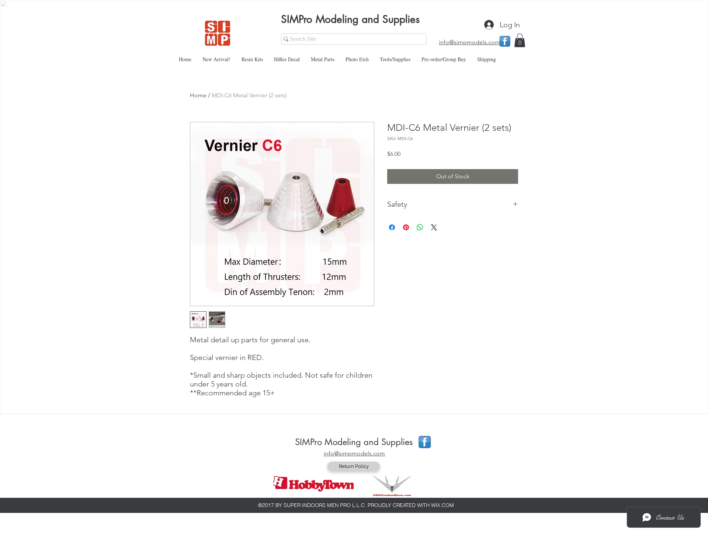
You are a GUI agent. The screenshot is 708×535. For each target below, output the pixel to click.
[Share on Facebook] (392, 227)
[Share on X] (434, 227)
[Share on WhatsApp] (420, 227)
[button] (519, 40)
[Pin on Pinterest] (406, 227)
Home (198, 95)
